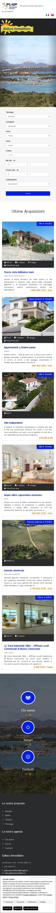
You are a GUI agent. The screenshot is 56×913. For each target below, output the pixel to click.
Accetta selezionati (30, 908)
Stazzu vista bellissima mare (19, 272)
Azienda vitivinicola (14, 570)
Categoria (10, 122)
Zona (8, 141)
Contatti (9, 848)
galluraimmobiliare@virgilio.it (32, 6)
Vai (26, 715)
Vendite (8, 811)
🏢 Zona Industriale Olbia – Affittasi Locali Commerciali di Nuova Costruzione (26, 647)
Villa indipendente (13, 423)
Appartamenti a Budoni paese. (20, 347)
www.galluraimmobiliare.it (15, 873)
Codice (9, 150)
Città (8, 131)
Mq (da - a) (10, 160)
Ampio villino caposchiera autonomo (23, 495)
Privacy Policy (13, 897)
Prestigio (9, 824)
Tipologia (10, 112)
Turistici (8, 819)
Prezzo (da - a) (12, 170)
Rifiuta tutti (18, 908)
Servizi (8, 843)
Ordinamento (11, 179)
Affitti (7, 815)
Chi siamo (9, 839)
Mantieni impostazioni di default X (42, 878)
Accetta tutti (8, 908)
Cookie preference (29, 895)
